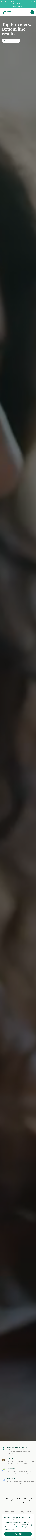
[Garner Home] (7, 12)
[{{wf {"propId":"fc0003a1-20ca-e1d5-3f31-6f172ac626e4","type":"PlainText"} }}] (11, 41)
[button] (32, 12)
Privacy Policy (21, 1527)
